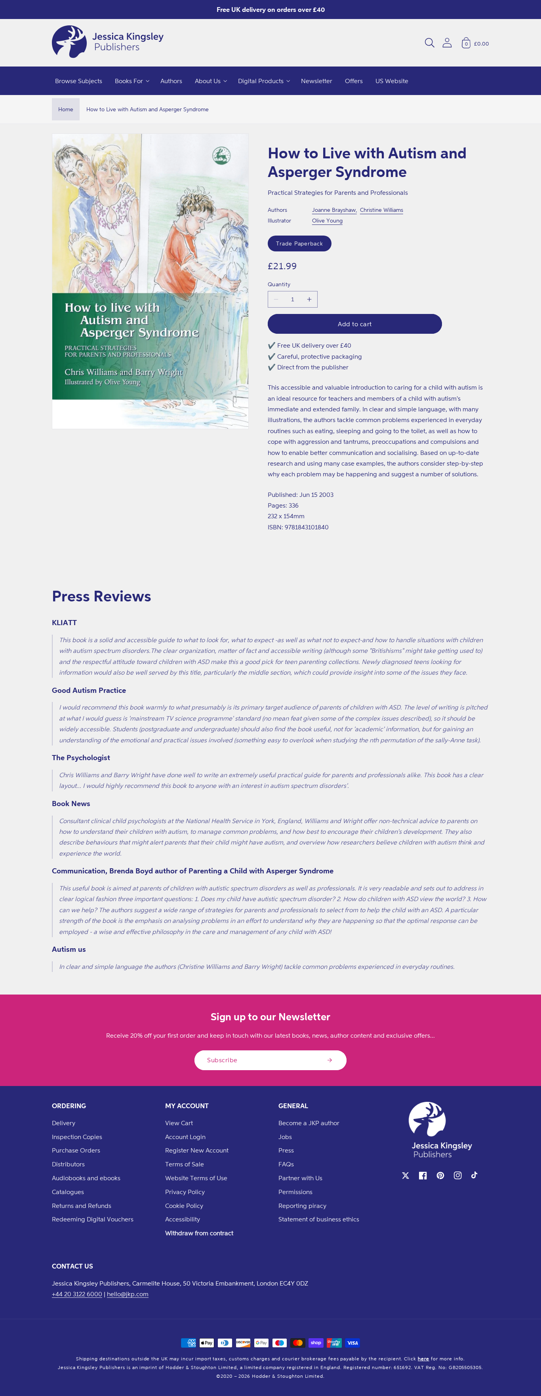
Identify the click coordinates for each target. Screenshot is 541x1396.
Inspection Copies (77, 1136)
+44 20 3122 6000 (77, 1293)
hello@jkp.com (128, 1293)
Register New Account (197, 1150)
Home (65, 109)
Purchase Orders (76, 1150)
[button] (429, 42)
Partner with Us (300, 1177)
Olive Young (327, 220)
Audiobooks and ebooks (86, 1177)
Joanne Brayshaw (334, 209)
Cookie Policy (184, 1205)
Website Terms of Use (196, 1177)
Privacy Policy (185, 1191)
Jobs (285, 1136)
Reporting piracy (302, 1205)
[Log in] (447, 43)
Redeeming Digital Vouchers (92, 1219)
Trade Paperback (299, 243)
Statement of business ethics (318, 1219)
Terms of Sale (184, 1164)
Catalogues (68, 1191)
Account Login (185, 1136)
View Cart (179, 1122)
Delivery (63, 1122)
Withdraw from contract (199, 1232)
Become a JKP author (308, 1122)
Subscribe (222, 1059)
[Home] (108, 42)
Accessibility (182, 1219)
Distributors (68, 1164)
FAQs (286, 1164)
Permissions (295, 1191)
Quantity (279, 284)
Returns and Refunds (81, 1205)
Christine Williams (381, 209)
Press (286, 1150)
